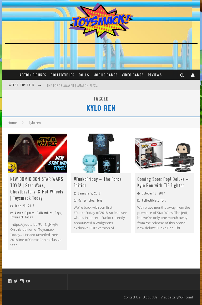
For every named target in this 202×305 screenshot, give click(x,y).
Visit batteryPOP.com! (177, 297)
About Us (150, 297)
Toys (58, 213)
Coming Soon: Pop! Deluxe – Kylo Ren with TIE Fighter (163, 182)
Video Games (133, 74)
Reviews (155, 74)
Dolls (84, 74)
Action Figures (32, 74)
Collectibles (62, 74)
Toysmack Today (21, 217)
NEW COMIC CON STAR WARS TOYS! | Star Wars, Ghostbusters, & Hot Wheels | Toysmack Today (36, 188)
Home (12, 122)
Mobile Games (105, 74)
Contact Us (132, 297)
